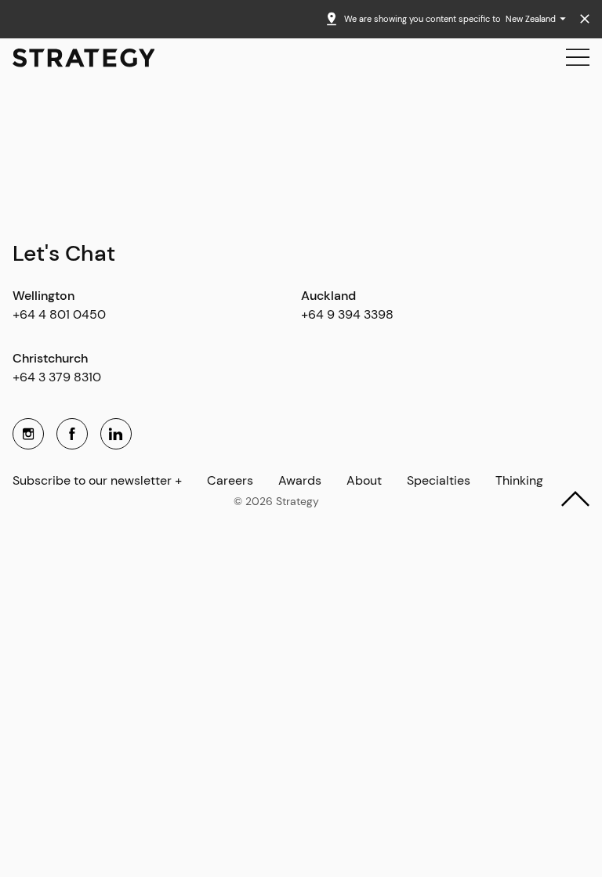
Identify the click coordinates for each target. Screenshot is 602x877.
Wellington (43, 295)
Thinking (519, 481)
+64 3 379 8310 (57, 377)
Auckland (328, 295)
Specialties (438, 481)
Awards (299, 481)
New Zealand (532, 18)
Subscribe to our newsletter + (97, 481)
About (364, 481)
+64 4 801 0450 (59, 314)
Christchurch (50, 358)
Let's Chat (64, 253)
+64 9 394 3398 (347, 314)
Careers (230, 481)
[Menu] (577, 58)
